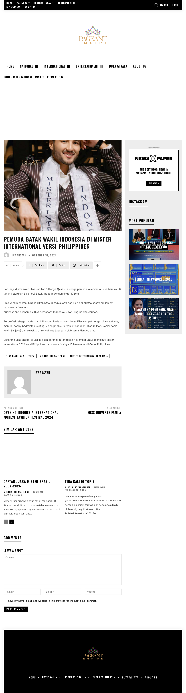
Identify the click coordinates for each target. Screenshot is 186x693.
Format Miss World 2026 (154, 279)
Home (7, 77)
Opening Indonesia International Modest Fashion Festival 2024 (31, 414)
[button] (161, 5)
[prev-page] (6, 522)
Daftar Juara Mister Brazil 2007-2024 (27, 483)
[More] (97, 265)
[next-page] (11, 522)
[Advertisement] (93, 109)
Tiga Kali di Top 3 (79, 481)
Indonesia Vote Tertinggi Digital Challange (154, 245)
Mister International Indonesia (89, 356)
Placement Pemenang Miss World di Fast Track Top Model (154, 314)
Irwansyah (19, 255)
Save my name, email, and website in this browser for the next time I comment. (53, 600)
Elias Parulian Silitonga (20, 356)
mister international (52, 356)
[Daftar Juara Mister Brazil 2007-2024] (32, 458)
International (23, 77)
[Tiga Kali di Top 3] (93, 458)
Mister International (50, 77)
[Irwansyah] (7, 255)
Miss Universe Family (105, 412)
